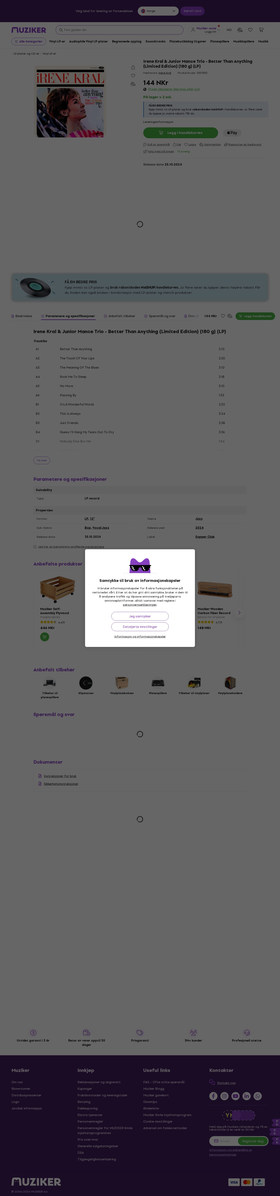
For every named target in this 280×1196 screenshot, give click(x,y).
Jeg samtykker (140, 616)
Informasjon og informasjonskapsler (140, 636)
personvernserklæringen (140, 604)
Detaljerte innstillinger (140, 626)
